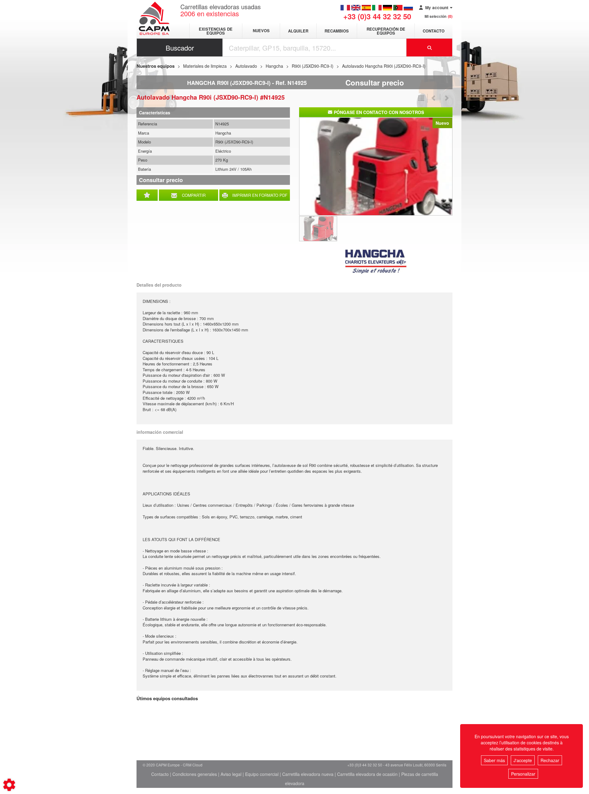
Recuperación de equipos (386, 31)
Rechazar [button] (550, 760)
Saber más (494, 760)
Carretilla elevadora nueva (307, 774)
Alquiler (298, 31)
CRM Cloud (192, 764)
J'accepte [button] (523, 760)
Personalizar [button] (523, 774)
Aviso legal (231, 774)
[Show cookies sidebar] (9, 785)
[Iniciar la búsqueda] (429, 47)
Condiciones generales (194, 774)
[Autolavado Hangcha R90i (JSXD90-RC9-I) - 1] (375, 166)
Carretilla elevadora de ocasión (367, 774)
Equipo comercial (262, 774)
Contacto (434, 31)
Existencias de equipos (216, 31)
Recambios (337, 31)
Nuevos (261, 31)
